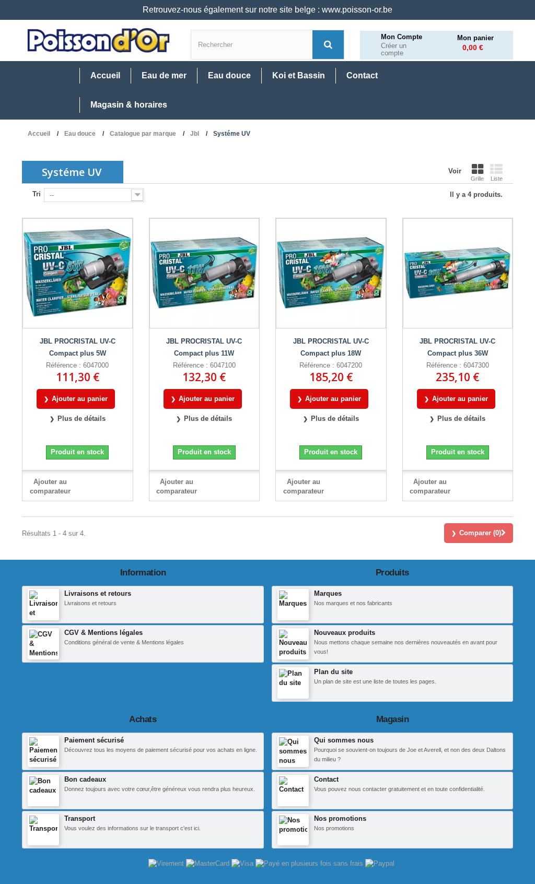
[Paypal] (379, 863)
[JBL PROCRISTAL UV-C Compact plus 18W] (331, 273)
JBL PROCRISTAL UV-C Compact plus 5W (77, 347)
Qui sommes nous (344, 740)
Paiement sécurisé (94, 740)
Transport (79, 818)
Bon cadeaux (85, 779)
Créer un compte (393, 49)
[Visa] (243, 863)
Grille (477, 178)
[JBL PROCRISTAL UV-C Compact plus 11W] (204, 273)
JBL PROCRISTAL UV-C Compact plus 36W (457, 347)
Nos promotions (340, 818)
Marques (328, 593)
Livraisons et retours (97, 593)
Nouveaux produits (344, 633)
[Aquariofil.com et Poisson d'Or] (98, 40)
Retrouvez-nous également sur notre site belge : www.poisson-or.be (267, 9)
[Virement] (167, 863)
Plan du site (333, 672)
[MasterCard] (208, 863)
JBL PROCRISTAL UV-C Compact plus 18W (331, 347)
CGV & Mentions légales (103, 633)
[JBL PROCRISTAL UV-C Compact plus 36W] (458, 273)
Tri (36, 194)
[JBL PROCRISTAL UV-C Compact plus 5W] (77, 273)
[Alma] (310, 863)
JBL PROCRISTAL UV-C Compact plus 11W (204, 347)
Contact (326, 779)
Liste (497, 178)
